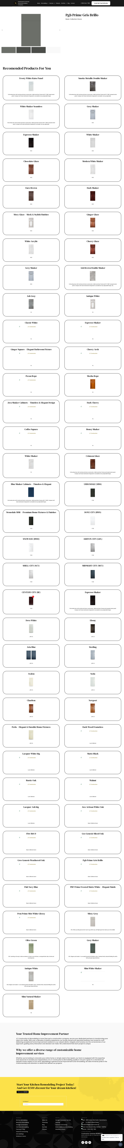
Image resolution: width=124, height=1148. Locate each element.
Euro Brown (31, 187)
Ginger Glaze (93, 214)
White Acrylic (31, 241)
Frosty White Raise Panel (31, 78)
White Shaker (92, 134)
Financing (45, 1122)
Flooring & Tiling (20, 1129)
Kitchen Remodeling (21, 1120)
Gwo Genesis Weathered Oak (31, 860)
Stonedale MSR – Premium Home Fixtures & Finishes (31, 512)
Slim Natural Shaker (31, 996)
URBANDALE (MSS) (93, 484)
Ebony (93, 620)
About (38, 3)
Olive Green (31, 940)
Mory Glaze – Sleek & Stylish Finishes (31, 214)
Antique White (93, 296)
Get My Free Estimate (101, 3)
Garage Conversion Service (63, 1120)
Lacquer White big (31, 753)
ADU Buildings (20, 1134)
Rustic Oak (31, 780)
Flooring (57, 1122)
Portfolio (63, 3)
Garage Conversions (22, 1125)
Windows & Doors (21, 1136)
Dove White (31, 620)
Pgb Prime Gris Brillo (93, 860)
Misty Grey (93, 913)
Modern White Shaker (92, 161)
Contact (73, 3)
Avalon (31, 673)
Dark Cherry (93, 402)
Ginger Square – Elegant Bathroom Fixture (31, 349)
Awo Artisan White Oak (93, 807)
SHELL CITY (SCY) (31, 565)
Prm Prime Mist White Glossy (31, 913)
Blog (69, 3)
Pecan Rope (31, 376)
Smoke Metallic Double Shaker (92, 78)
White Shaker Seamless (31, 106)
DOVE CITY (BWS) (92, 512)
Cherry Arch (93, 349)
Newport (93, 700)
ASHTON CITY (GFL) (92, 538)
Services (51, 3)
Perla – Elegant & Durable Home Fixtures (31, 727)
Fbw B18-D (31, 833)
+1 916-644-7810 (85, 3)
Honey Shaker (92, 429)
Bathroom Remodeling (22, 1122)
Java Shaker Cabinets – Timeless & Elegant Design (31, 402)
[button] (2, 30)
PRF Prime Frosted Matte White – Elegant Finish (92, 887)
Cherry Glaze (93, 241)
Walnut (92, 780)
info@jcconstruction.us (92, 1124)
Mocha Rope (93, 376)
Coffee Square (31, 429)
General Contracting (22, 1131)
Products (58, 3)
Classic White (31, 322)
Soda (92, 673)
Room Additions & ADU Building (64, 1127)
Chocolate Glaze (31, 161)
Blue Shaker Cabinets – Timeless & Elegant (31, 484)
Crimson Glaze (93, 456)
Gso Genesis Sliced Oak (93, 833)
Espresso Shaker (31, 134)
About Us (44, 1120)
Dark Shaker (93, 187)
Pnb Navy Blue (31, 887)
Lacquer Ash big (31, 807)
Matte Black (92, 753)
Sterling (93, 647)
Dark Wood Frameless (93, 727)
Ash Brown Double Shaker (92, 267)
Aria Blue (31, 647)
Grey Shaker (93, 106)
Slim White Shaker (93, 968)
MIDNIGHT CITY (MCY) (92, 565)
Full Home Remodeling (22, 1127)
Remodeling (44, 3)
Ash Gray (31, 296)
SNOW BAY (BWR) (31, 538)
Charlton (31, 700)
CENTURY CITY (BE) (31, 592)
